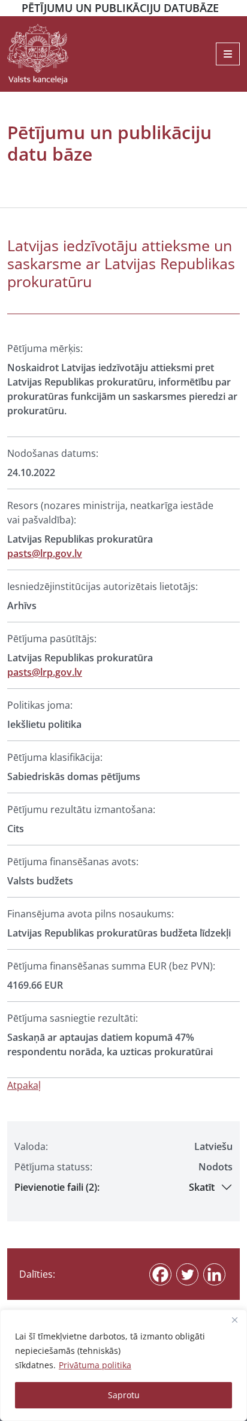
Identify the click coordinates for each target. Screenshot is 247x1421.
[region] (123, 1365)
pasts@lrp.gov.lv (44, 553)
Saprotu (124, 1395)
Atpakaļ (24, 1085)
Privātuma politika (95, 1365)
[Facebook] (160, 1274)
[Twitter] (187, 1274)
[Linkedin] (214, 1274)
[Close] (234, 1319)
